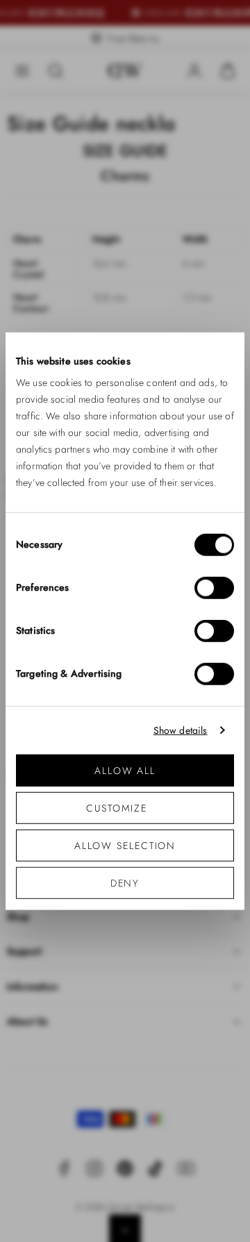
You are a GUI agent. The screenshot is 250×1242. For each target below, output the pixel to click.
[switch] (214, 588)
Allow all (125, 771)
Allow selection (125, 846)
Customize (116, 808)
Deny (125, 883)
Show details (180, 730)
